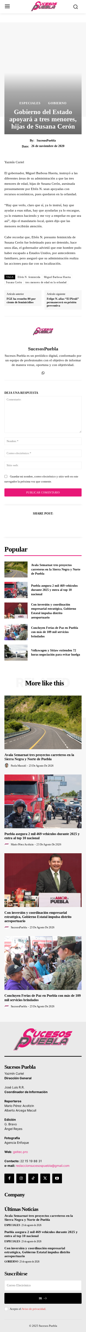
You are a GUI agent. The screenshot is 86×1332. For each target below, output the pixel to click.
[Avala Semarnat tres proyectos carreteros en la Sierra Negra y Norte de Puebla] (16, 569)
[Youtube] (57, 1178)
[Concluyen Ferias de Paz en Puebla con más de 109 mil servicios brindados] (16, 632)
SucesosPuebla (46, 140)
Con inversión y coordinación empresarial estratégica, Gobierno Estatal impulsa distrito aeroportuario (37, 917)
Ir (40, 1298)
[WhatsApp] (43, 372)
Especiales (30, 103)
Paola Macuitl (18, 765)
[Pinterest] (48, 524)
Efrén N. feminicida (29, 277)
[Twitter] (38, 524)
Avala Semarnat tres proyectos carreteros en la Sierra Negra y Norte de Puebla (55, 569)
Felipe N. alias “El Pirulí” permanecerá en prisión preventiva (63, 302)
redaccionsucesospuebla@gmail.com (42, 1165)
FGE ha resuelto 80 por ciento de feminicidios (21, 300)
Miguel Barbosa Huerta (57, 277)
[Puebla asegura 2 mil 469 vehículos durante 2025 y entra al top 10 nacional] (16, 590)
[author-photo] (7, 765)
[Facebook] (27, 524)
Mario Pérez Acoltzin (22, 844)
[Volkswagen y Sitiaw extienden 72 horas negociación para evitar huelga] (16, 653)
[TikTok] (33, 1178)
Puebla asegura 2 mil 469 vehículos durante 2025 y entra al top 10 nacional (54, 590)
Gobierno (57, 103)
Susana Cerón (14, 282)
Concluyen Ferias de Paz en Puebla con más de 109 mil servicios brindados (54, 632)
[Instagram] (21, 1178)
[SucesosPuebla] (43, 331)
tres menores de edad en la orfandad (46, 282)
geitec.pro (20, 1152)
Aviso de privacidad (33, 1308)
